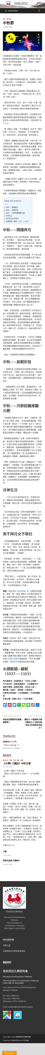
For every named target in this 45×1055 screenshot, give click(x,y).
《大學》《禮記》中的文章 (17, 763)
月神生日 (9, 216)
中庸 (10, 760)
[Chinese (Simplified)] (4, 741)
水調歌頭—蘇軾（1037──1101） (18, 221)
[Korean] (13, 741)
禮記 (18, 760)
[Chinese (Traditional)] (6, 741)
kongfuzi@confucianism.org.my (20, 1007)
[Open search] (39, 10)
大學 (14, 760)
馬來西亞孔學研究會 (23, 1037)
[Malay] (15, 741)
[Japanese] (11, 741)
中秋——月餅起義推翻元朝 (15, 213)
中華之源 (6, 945)
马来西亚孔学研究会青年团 (14, 951)
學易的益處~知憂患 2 (11, 860)
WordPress (16, 1040)
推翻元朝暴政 (14, 659)
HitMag (26, 1040)
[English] (9, 741)
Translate (17, 748)
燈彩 (30, 600)
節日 (4, 19)
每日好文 (9, 19)
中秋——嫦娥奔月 (12, 207)
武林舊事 (21, 591)
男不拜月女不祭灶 (12, 219)
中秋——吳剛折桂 (12, 210)
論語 (22, 760)
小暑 (5, 851)
